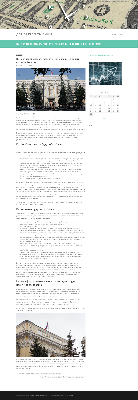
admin (20, 65)
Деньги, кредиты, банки (34, 34)
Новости (19, 55)
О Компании (117, 34)
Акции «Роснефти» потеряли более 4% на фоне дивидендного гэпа (62, 377)
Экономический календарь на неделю (101, 55)
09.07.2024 (29, 65)
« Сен (104, 118)
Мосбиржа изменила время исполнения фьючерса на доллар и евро (39, 374)
